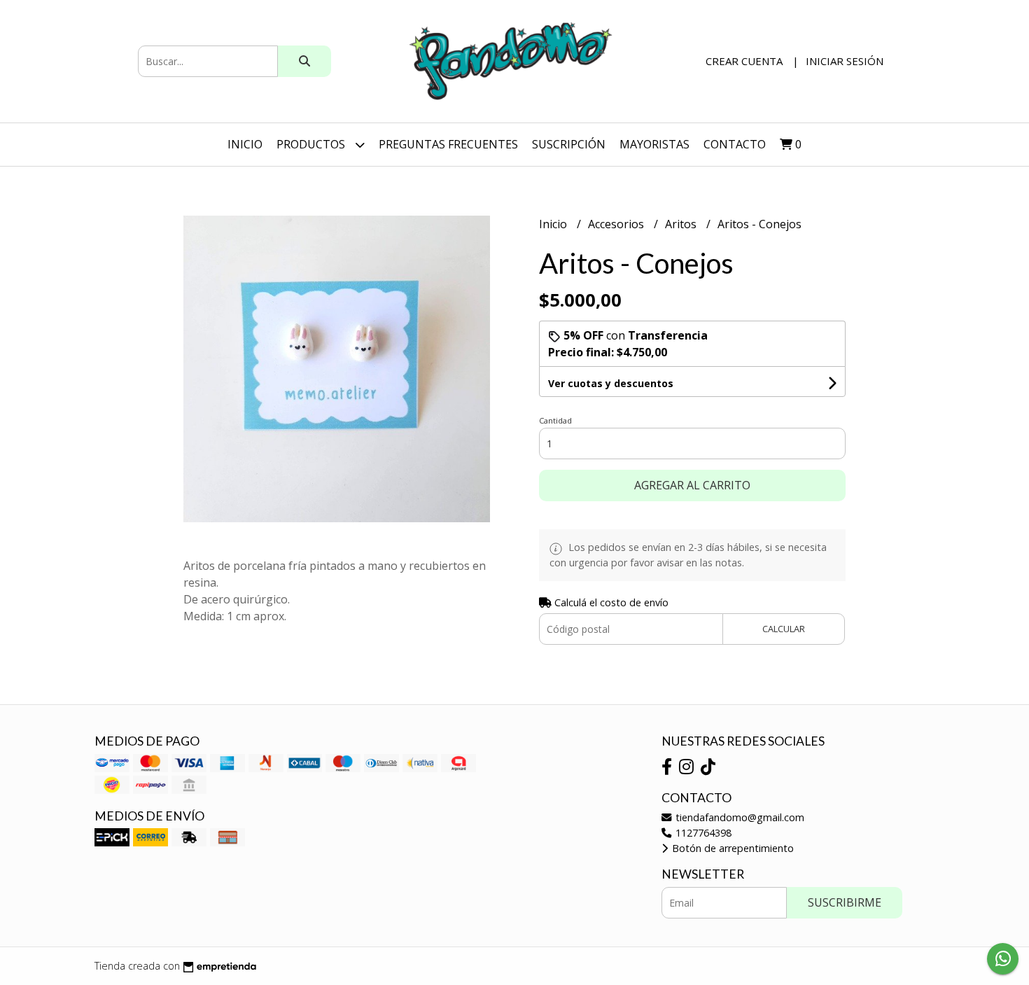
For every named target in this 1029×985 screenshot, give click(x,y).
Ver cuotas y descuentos (610, 383)
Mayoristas (655, 144)
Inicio (244, 144)
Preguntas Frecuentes (448, 144)
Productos (312, 144)
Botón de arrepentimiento (731, 848)
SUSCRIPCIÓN (569, 144)
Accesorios (617, 224)
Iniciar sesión (844, 61)
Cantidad (555, 420)
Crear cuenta (744, 61)
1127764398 (702, 832)
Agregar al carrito (692, 485)
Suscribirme (844, 902)
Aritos (682, 224)
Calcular (783, 628)
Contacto (735, 144)
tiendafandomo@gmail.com (738, 817)
